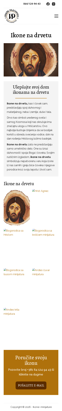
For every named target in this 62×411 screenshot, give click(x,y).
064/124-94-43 (32, 3)
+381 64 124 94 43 (39, 369)
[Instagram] (53, 4)
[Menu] (56, 16)
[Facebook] (48, 4)
